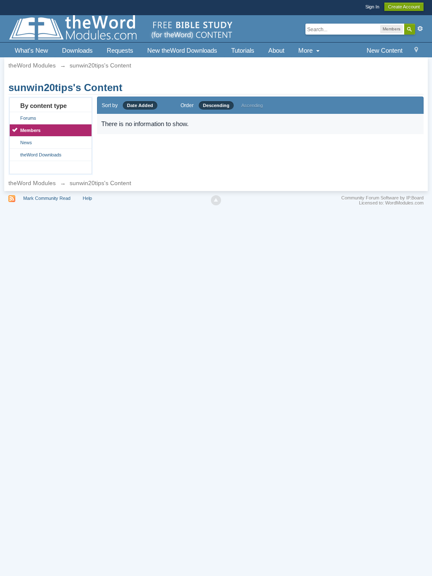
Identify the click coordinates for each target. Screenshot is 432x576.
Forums (28, 118)
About (276, 50)
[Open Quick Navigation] (416, 50)
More (306, 50)
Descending (216, 105)
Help (87, 198)
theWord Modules (32, 183)
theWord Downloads (41, 154)
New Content (384, 50)
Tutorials (242, 50)
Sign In (372, 6)
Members (30, 130)
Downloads (77, 50)
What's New (31, 50)
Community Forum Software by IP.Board (382, 197)
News (26, 142)
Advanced (420, 28)
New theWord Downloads (182, 50)
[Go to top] (216, 200)
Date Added (140, 105)
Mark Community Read (46, 198)
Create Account (404, 6)
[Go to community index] (121, 28)
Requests (120, 50)
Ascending (252, 105)
